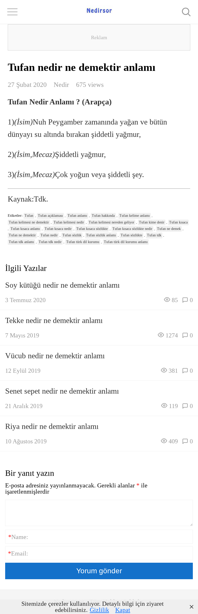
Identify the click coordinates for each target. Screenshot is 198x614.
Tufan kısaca (178, 222)
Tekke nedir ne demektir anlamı (54, 320)
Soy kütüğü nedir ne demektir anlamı (62, 285)
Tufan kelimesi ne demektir (29, 222)
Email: (18, 553)
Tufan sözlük (71, 235)
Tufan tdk (154, 235)
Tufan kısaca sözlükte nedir (132, 229)
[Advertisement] (99, 37)
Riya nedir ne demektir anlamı (51, 426)
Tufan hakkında (103, 216)
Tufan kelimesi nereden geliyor (111, 222)
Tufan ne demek (169, 229)
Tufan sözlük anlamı (101, 235)
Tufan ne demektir (22, 235)
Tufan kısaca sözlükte (92, 229)
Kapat (122, 610)
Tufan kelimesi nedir (69, 222)
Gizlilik (99, 610)
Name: (18, 537)
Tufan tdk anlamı (21, 242)
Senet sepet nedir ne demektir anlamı (62, 391)
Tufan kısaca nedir (58, 229)
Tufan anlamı (77, 216)
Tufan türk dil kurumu (82, 242)
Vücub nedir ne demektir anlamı (55, 355)
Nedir (61, 84)
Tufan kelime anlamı (134, 216)
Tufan (28, 216)
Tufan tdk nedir (50, 242)
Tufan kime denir (151, 222)
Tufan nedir (49, 235)
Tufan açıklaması (50, 216)
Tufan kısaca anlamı (25, 229)
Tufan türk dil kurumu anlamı (126, 242)
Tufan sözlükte (131, 235)
